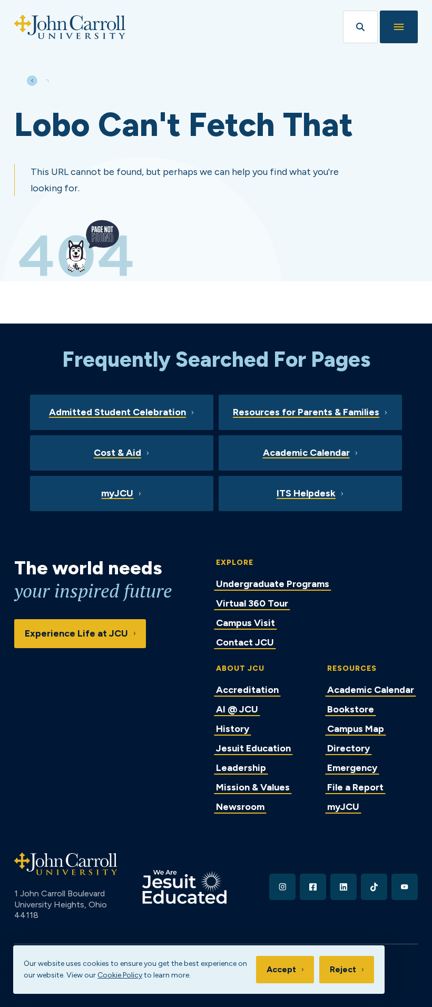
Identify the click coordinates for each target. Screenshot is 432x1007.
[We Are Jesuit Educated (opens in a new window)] (184, 887)
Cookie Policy (119, 975)
